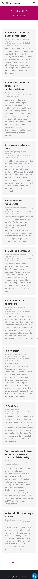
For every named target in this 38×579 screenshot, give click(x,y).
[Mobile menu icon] (34, 3)
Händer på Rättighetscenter (13, 39)
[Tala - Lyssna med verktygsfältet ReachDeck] (35, 576)
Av (13, 43)
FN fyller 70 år (11, 406)
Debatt (7, 152)
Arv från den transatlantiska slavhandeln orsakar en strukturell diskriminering (18, 454)
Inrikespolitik (26, 39)
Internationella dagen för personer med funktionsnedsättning (17, 85)
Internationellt (9, 41)
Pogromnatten (12, 350)
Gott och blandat (15, 354)
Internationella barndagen (17, 251)
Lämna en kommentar (11, 45)
